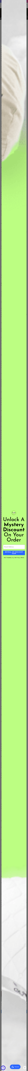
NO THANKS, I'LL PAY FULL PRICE (14, 557)
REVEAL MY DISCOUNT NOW (14, 552)
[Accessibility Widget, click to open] (3, 1067)
